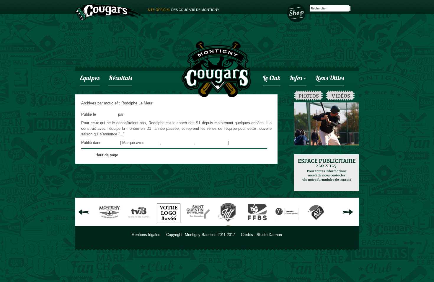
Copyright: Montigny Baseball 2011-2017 (200, 234)
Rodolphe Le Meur (211, 142)
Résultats (120, 78)
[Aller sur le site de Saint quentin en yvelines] (198, 224)
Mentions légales (145, 234)
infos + (297, 78)
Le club (271, 78)
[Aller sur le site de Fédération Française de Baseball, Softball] (257, 224)
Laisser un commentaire (250, 142)
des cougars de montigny (183, 10)
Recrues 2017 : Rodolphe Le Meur (110, 108)
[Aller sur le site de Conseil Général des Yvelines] (286, 224)
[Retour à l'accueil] (216, 70)
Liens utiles (329, 78)
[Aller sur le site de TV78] (139, 224)
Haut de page (106, 155)
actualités (110, 142)
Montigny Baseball (178, 142)
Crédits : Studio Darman (261, 234)
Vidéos (340, 95)
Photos (308, 95)
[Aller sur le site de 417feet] (316, 224)
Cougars (153, 142)
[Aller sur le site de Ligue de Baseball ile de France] (227, 224)
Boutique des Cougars (296, 12)
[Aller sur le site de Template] (168, 224)
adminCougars (137, 114)
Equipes (89, 78)
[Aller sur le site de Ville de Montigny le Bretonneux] (109, 224)
